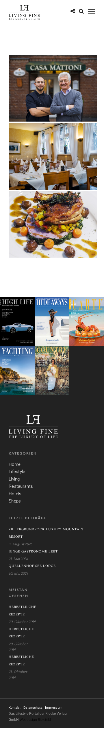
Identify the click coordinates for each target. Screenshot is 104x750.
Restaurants (21, 486)
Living (14, 479)
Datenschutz (32, 708)
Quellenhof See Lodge (32, 566)
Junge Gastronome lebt (33, 551)
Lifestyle (17, 471)
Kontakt (15, 708)
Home (15, 464)
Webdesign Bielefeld (35, 720)
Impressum (53, 708)
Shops (15, 501)
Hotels (15, 493)
